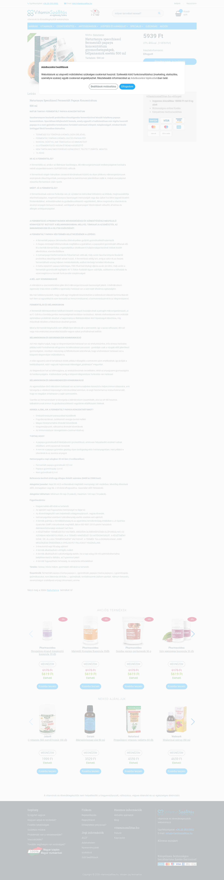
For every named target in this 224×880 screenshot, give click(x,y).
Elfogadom (127, 86)
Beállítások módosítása (103, 86)
